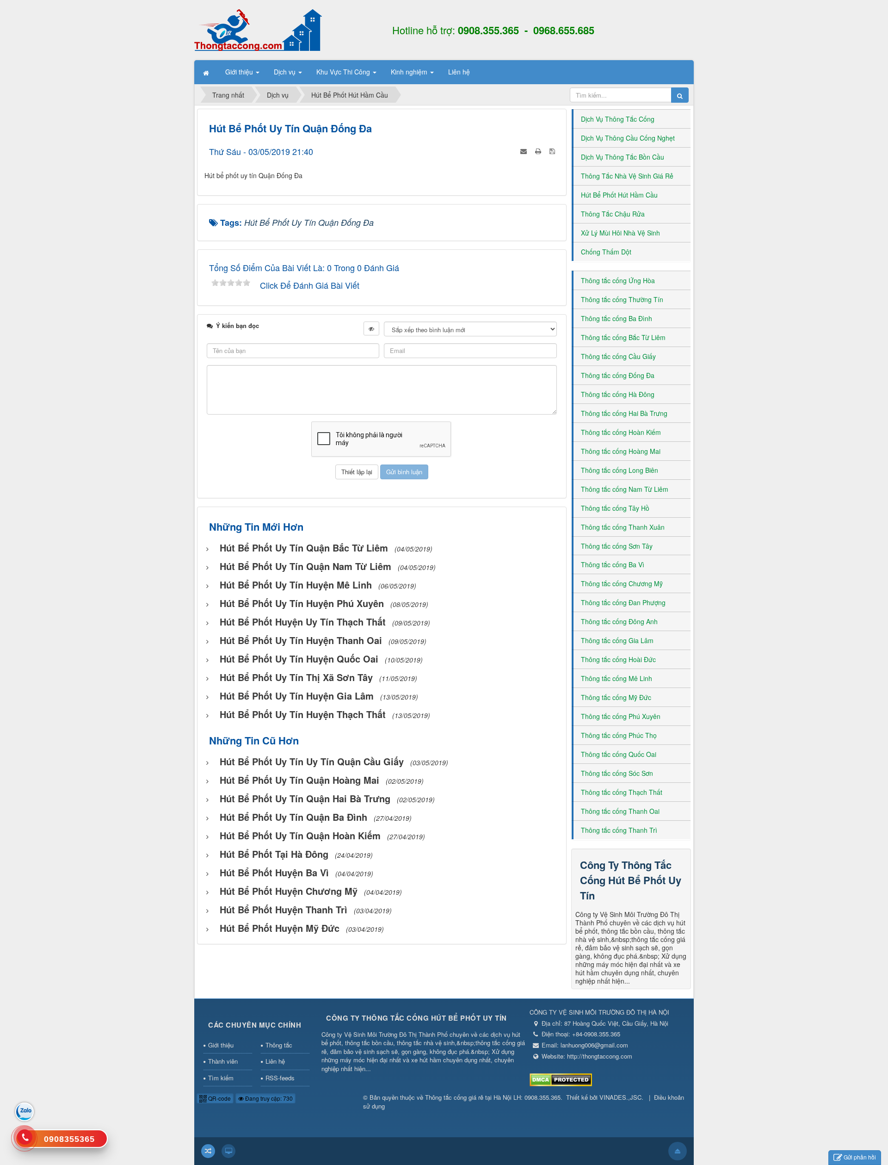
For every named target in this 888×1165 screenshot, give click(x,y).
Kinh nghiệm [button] (410, 71)
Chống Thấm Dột (606, 251)
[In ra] (539, 150)
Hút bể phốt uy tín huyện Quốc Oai (299, 658)
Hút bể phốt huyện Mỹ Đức (279, 928)
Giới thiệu (221, 1045)
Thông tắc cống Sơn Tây (617, 546)
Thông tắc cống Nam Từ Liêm (624, 489)
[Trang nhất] (207, 72)
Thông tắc (278, 1045)
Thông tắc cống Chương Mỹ (622, 583)
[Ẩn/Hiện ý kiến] (371, 328)
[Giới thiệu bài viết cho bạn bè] (524, 150)
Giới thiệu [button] (240, 71)
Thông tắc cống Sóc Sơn (617, 773)
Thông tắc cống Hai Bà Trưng (624, 413)
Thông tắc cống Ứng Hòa (618, 280)
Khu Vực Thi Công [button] (344, 71)
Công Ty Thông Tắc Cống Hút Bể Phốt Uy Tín (630, 880)
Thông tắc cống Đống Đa (617, 375)
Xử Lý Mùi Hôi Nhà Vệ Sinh (620, 232)
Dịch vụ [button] (285, 71)
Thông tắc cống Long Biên (619, 470)
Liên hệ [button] (459, 71)
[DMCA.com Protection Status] (561, 1078)
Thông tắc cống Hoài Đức (618, 659)
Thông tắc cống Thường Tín (622, 299)
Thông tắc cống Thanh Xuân (623, 527)
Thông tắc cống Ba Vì (612, 564)
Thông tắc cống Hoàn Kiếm (621, 432)
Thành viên (223, 1061)
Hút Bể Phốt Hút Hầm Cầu (619, 194)
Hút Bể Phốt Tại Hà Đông (274, 854)
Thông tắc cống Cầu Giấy (618, 356)
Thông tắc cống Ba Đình (616, 318)
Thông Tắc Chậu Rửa (613, 213)
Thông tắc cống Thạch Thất (621, 792)
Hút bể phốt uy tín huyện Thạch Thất (303, 714)
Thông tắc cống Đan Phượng (623, 602)
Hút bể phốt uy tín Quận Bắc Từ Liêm (304, 547)
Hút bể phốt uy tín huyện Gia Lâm (297, 695)
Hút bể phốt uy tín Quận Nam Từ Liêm (305, 566)
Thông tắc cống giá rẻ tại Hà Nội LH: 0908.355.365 (493, 1097)
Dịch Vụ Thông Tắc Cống (617, 119)
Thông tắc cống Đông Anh (619, 621)
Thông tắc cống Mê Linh (616, 678)
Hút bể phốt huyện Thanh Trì (283, 909)
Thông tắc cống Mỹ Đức (616, 697)
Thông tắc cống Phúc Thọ (619, 735)
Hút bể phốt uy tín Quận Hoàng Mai (299, 780)
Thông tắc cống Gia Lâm (617, 640)
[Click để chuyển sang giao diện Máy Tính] (228, 1151)
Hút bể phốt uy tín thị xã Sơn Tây (296, 677)
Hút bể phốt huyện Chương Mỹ (289, 891)
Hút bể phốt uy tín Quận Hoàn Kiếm (300, 835)
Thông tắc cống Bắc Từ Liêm (623, 337)
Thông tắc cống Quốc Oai (618, 754)
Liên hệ (275, 1061)
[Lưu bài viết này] (553, 150)
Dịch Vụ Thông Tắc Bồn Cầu (622, 156)
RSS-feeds (280, 1077)
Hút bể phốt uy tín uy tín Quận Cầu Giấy (312, 761)
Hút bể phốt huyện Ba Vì (274, 872)
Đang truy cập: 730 (268, 1098)
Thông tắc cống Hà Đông (617, 394)
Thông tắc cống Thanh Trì (619, 830)
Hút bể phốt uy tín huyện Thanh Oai (301, 640)
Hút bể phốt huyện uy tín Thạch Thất (303, 621)
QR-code (219, 1098)
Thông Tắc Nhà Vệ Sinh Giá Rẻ (627, 175)
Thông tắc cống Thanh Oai (620, 811)
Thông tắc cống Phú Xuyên (620, 716)
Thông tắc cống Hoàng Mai (620, 451)
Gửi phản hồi (860, 1157)
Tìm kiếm (221, 1077)
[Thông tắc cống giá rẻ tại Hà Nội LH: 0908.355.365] (258, 29)
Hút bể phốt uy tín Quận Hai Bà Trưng (305, 798)
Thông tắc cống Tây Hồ (615, 508)
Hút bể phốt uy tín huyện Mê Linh (296, 584)
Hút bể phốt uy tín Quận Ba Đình (293, 817)
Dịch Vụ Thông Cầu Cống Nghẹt (628, 138)
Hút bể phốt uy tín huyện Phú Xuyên (302, 603)
